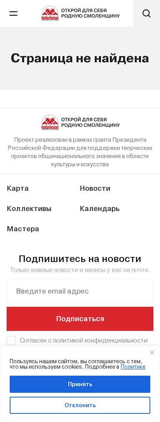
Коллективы (29, 208)
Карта (18, 188)
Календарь (100, 208)
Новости (95, 188)
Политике (133, 367)
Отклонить (80, 405)
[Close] (152, 352)
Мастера (23, 229)
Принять (80, 384)
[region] (80, 384)
